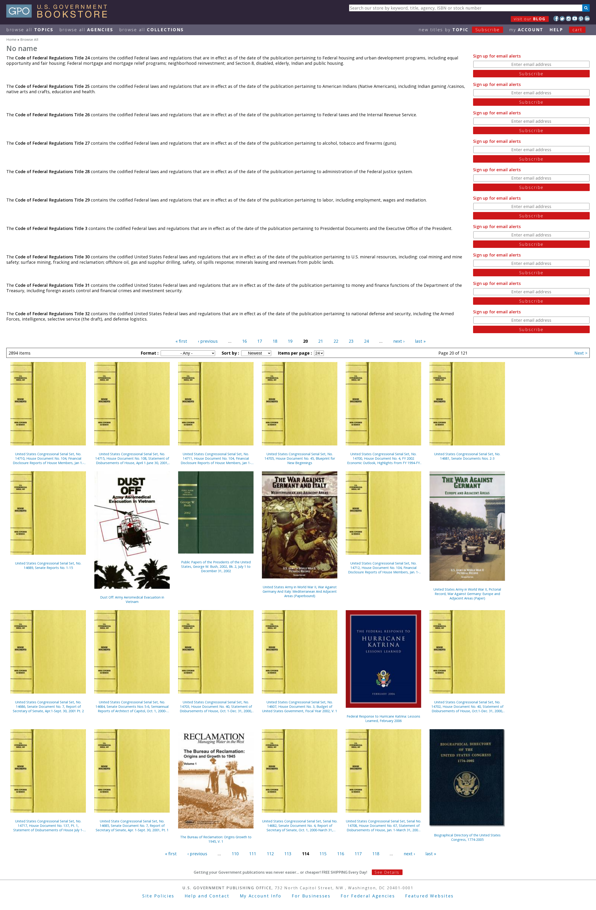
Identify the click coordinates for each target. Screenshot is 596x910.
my (526, 29)
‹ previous (208, 341)
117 (358, 853)
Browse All (29, 29)
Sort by (230, 353)
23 (351, 341)
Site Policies (158, 896)
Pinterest (581, 18)
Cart (577, 29)
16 (244, 341)
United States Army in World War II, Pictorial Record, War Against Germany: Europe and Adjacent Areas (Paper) (467, 593)
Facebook (556, 18)
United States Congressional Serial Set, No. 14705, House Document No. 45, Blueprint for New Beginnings (299, 458)
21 (320, 341)
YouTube (574, 18)
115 (322, 853)
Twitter (562, 18)
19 (290, 341)
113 (287, 853)
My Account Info (261, 896)
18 (275, 341)
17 (259, 341)
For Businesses (311, 896)
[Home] (58, 16)
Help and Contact (207, 896)
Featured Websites (429, 896)
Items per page (294, 353)
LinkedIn (587, 18)
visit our (530, 18)
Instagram (568, 18)
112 (270, 853)
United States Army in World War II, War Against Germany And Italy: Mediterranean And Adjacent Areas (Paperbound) (300, 591)
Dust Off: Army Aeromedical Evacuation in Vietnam (132, 599)
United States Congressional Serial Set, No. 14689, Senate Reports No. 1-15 (48, 565)
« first (181, 341)
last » (420, 341)
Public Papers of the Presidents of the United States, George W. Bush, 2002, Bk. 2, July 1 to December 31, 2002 (216, 566)
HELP (556, 29)
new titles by (459, 29)
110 (235, 853)
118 (375, 853)
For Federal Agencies (368, 896)
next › (398, 341)
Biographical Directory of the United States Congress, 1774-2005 (467, 837)
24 (366, 341)
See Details (387, 872)
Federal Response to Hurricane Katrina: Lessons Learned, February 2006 (383, 718)
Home (11, 39)
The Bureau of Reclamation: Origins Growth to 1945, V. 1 (215, 839)
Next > (580, 353)
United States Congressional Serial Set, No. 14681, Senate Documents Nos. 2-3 (467, 456)
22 (336, 341)
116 (340, 853)
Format (149, 353)
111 (252, 853)
